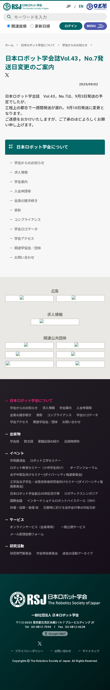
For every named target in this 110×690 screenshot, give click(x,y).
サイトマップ (90, 651)
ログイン (71, 26)
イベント (17, 453)
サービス (17, 520)
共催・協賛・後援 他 (24, 507)
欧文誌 (28, 441)
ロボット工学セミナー (45, 460)
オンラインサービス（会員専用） (33, 527)
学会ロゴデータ (26, 229)
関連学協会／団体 (27, 248)
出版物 (15, 434)
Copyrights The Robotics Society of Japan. (55, 661)
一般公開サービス (73, 527)
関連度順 (18, 26)
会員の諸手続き (26, 200)
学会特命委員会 (47, 553)
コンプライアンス (27, 219)
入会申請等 (22, 191)
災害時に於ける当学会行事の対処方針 (69, 507)
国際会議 (16, 500)
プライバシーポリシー (29, 651)
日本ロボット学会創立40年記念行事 (35, 493)
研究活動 (17, 546)
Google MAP (57, 633)
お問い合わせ (24, 257)
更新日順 (42, 26)
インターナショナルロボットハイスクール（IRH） (62, 500)
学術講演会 (17, 460)
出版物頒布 (72, 441)
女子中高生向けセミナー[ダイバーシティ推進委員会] (46, 474)
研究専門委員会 (20, 553)
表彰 (17, 210)
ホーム (9, 45)
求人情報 (21, 172)
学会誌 (14, 441)
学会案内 (21, 182)
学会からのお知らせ (74, 45)
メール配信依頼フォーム (27, 534)
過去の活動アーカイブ (77, 553)
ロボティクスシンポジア (81, 493)
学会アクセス (24, 238)
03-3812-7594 (41, 626)
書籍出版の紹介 (48, 441)
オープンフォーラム (83, 467)
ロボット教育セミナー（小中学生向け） (37, 467)
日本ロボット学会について (38, 45)
